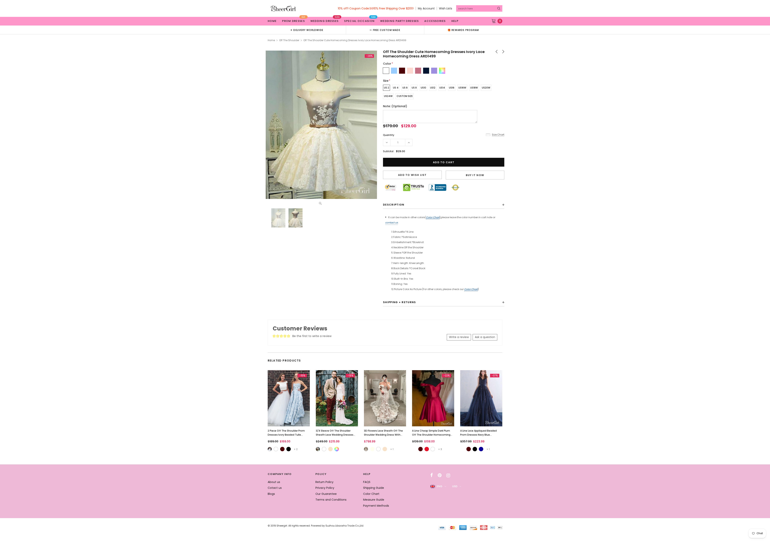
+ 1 (391, 449)
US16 (451, 87)
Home (271, 40)
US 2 (386, 87)
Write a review (459, 337)
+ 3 (440, 449)
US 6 (405, 87)
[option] (307, 29)
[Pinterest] (440, 475)
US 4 (395, 87)
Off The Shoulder (289, 40)
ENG (439, 486)
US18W (474, 87)
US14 (442, 87)
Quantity (388, 135)
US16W (462, 87)
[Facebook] (431, 475)
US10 (423, 87)
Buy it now (475, 175)
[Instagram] (448, 475)
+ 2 (296, 449)
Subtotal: (388, 151)
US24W (388, 96)
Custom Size (405, 96)
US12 (432, 87)
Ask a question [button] (485, 337)
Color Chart (433, 217)
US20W (486, 87)
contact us (391, 222)
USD (454, 486)
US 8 (414, 87)
